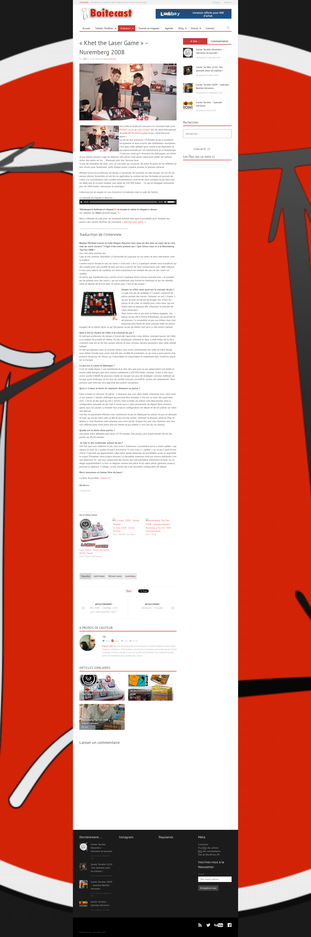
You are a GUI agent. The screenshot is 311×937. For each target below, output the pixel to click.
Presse (193, 29)
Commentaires (219, 41)
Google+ (117, 641)
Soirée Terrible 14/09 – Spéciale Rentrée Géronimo (101, 885)
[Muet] (165, 202)
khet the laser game (133, 221)
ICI (115, 209)
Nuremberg (137, 133)
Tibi (104, 636)
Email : (201, 874)
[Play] (81, 202)
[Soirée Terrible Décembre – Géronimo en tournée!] (188, 53)
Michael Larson (127, 129)
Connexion (203, 844)
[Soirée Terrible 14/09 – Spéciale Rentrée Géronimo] (188, 88)
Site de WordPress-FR (208, 854)
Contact (210, 28)
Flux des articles (208, 847)
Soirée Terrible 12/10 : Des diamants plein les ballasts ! (101, 868)
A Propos (217, 2)
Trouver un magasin (148, 28)
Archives (227, 2)
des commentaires (209, 851)
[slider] (172, 201)
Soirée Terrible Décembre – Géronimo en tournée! (101, 848)
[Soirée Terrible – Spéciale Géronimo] (188, 105)
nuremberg (130, 576)
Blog (180, 29)
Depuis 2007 (107, 646)
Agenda (169, 28)
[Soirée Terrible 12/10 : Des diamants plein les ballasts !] (188, 70)
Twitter (108, 641)
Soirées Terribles (103, 29)
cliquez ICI (105, 478)
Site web (135, 641)
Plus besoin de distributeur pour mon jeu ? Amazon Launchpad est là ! (122, 2)
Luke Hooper (143, 129)
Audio (106, 59)
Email (126, 641)
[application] (128, 201)
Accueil (86, 28)
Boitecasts (112, 59)
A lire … (195, 41)
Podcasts (124, 29)
